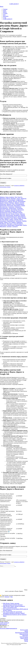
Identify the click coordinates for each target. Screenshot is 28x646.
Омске (1, 218)
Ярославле (9, 223)
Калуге (10, 212)
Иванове (13, 211)
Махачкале (3, 198)
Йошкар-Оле (3, 201)
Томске (6, 222)
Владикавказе (21, 201)
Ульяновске (19, 222)
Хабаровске (18, 207)
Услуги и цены (24, 629)
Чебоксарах (3, 204)
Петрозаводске (4, 200)
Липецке (22, 214)
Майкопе (2, 197)
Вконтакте (25, 635)
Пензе (15, 218)
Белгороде (2, 209)
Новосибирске (21, 216)
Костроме (2, 214)
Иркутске (18, 211)
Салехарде (15, 226)
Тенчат (26, 641)
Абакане (17, 202)
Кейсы (5, 12)
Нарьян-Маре (18, 225)
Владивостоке (3, 207)
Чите (13, 204)
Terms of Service (15, 644)
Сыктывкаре (11, 200)
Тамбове (24, 221)
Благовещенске (4, 208)
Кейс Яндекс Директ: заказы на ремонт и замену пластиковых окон (14, 606)
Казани (2, 202)
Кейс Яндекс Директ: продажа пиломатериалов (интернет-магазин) (13, 604)
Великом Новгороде (11, 216)
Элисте (18, 198)
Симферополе (19, 200)
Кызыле (6, 202)
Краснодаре (10, 205)
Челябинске (3, 223)
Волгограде (21, 209)
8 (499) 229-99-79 (7, 19)
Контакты (5, 16)
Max (11, 596)
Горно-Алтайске (9, 197)
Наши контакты (24, 634)
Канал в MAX (24, 638)
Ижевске (11, 202)
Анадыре (9, 226)
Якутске (15, 201)
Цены (4, 10)
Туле (9, 222)
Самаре (11, 219)
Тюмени (13, 222)
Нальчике (13, 198)
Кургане (8, 214)
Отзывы (5, 13)
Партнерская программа (21, 632)
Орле (11, 218)
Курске (12, 214)
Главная (5, 9)
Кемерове (15, 212)
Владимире (14, 209)
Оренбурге (7, 218)
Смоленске (18, 221)
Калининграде (4, 212)
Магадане (2, 215)
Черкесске (23, 198)
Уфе (16, 197)
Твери (1, 222)
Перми (23, 205)
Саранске (9, 201)
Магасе (8, 198)
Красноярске (17, 205)
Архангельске (12, 208)
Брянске (8, 209)
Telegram (7, 596)
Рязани (6, 219)
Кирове (20, 212)
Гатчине (17, 214)
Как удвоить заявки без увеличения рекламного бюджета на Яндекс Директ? (14, 612)
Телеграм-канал (24, 636)
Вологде (2, 211)
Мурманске (17, 215)
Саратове (16, 219)
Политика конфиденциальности (8, 628)
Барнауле (9, 204)
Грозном (22, 202)
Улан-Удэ (19, 197)
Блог (4, 14)
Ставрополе (11, 207)
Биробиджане (11, 225)
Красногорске (9, 215)
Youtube (26, 639)
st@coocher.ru (3, 624)
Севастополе (3, 225)
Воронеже (7, 211)
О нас (4, 17)
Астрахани (19, 208)
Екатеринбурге (11, 221)
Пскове (19, 218)
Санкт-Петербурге (18, 223)
